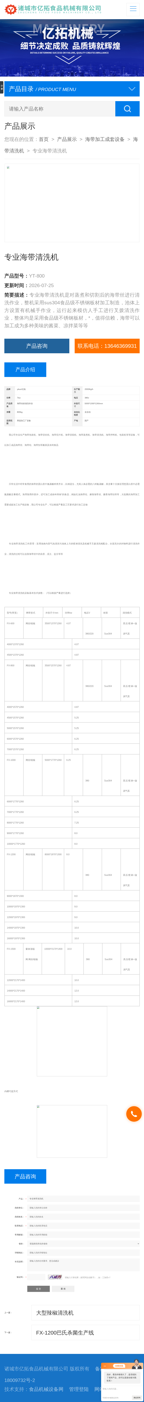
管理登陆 (79, 1389)
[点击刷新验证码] (55, 1277)
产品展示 (67, 139)
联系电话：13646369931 (107, 346)
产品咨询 (37, 346)
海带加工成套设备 (105, 139)
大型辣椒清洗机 (55, 1313)
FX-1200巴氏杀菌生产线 (65, 1333)
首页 (44, 139)
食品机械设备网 (46, 1389)
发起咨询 (137, 1398)
